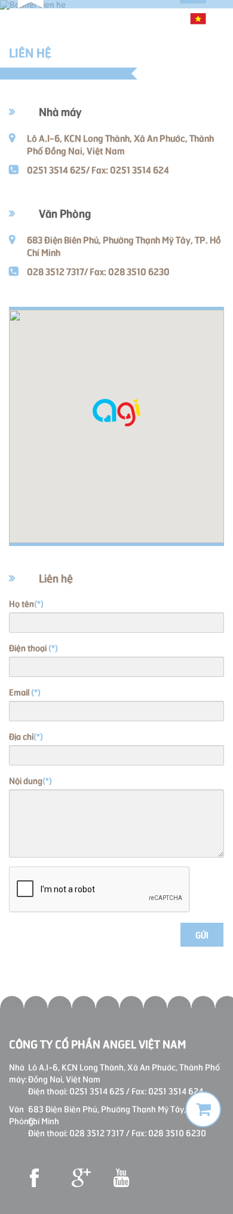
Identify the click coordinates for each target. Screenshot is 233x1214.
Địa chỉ (26, 736)
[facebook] (39, 1178)
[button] (116, 412)
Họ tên (26, 603)
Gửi (202, 934)
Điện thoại (33, 647)
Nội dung (30, 780)
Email (25, 691)
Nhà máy (60, 110)
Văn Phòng (65, 212)
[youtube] (122, 1178)
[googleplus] (81, 1178)
